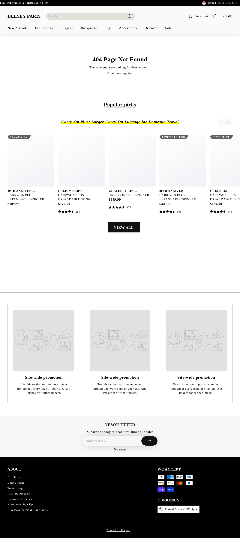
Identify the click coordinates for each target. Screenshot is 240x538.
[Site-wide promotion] (43, 340)
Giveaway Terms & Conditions (28, 509)
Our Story (14, 477)
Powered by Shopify (118, 530)
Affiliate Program (19, 493)
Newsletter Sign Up (20, 504)
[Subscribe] (149, 441)
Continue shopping (120, 73)
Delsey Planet (16, 482)
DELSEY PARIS (24, 16)
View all (124, 227)
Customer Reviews (20, 499)
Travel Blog (15, 488)
